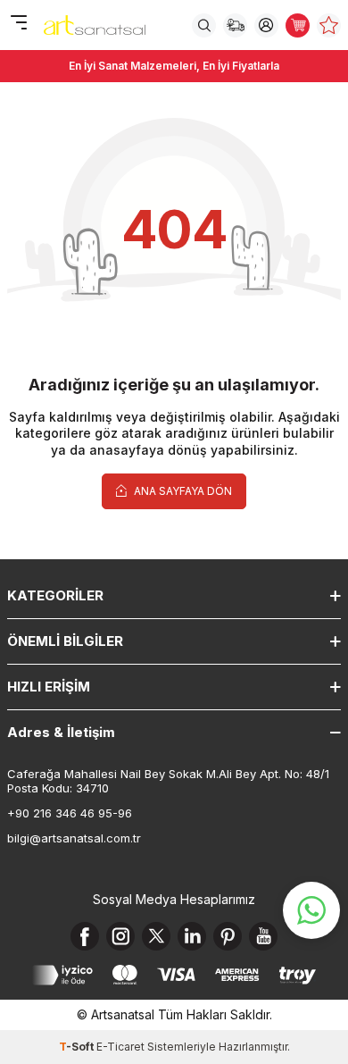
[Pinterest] (227, 936)
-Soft (77, 1046)
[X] (156, 936)
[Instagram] (120, 936)
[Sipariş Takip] (235, 25)
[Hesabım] (266, 25)
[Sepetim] (298, 25)
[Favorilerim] (329, 25)
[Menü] (18, 24)
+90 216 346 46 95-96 (69, 813)
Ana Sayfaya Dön (181, 491)
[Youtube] (263, 936)
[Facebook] (84, 936)
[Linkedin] (192, 936)
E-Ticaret (120, 1046)
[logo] (94, 25)
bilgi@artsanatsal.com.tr (74, 838)
